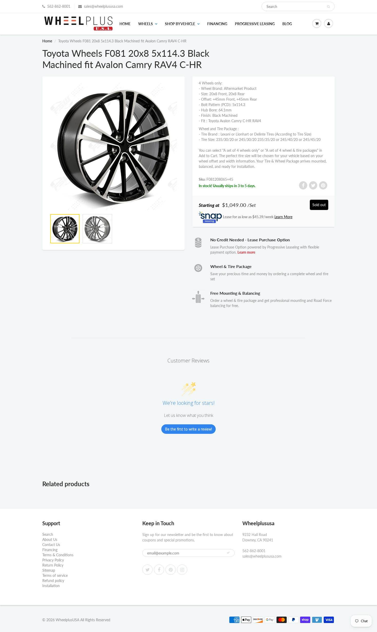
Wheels (145, 24)
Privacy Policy (53, 560)
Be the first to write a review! (188, 429)
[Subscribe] (228, 553)
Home (125, 24)
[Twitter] (147, 569)
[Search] (328, 7)
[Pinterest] (170, 569)
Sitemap (48, 570)
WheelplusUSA (67, 620)
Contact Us (51, 544)
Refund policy (53, 580)
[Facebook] (159, 569)
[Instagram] (182, 569)
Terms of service (55, 575)
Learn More (283, 217)
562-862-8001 (58, 6)
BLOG (287, 24)
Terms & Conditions (57, 555)
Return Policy (52, 565)
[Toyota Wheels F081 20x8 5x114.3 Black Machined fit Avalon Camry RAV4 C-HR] (113, 146)
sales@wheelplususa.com (103, 6)
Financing (217, 24)
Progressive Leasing (255, 24)
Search (47, 534)
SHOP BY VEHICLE (180, 24)
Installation (51, 585)
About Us (49, 539)
